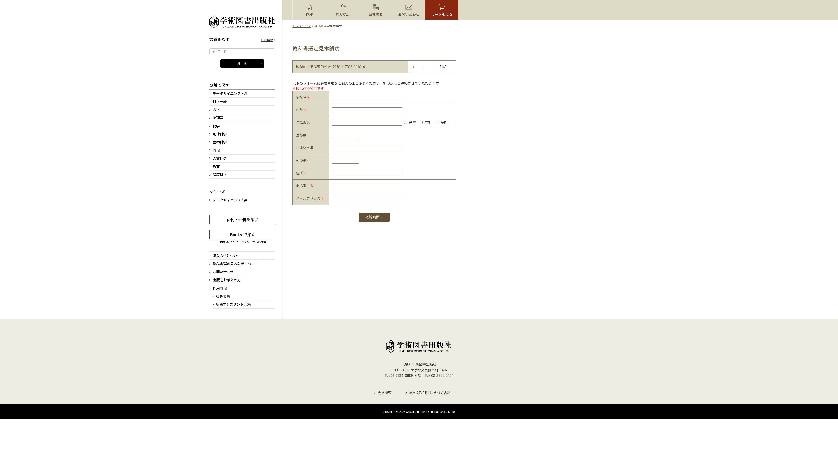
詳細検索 (267, 40)
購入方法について (227, 255)
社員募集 (223, 296)
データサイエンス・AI (230, 93)
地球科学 (220, 134)
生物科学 (220, 142)
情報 (216, 150)
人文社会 (220, 158)
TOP (309, 14)
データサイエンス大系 (230, 200)
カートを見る (441, 14)
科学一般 (220, 101)
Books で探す (242, 234)
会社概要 (376, 14)
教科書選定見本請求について (235, 263)
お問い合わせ (223, 271)
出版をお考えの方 (227, 279)
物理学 (218, 117)
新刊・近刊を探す (242, 219)
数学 (216, 109)
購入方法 (342, 14)
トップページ (301, 26)
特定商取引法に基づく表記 (430, 392)
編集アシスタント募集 (233, 304)
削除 (443, 66)
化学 (216, 125)
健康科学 (220, 174)
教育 (216, 166)
